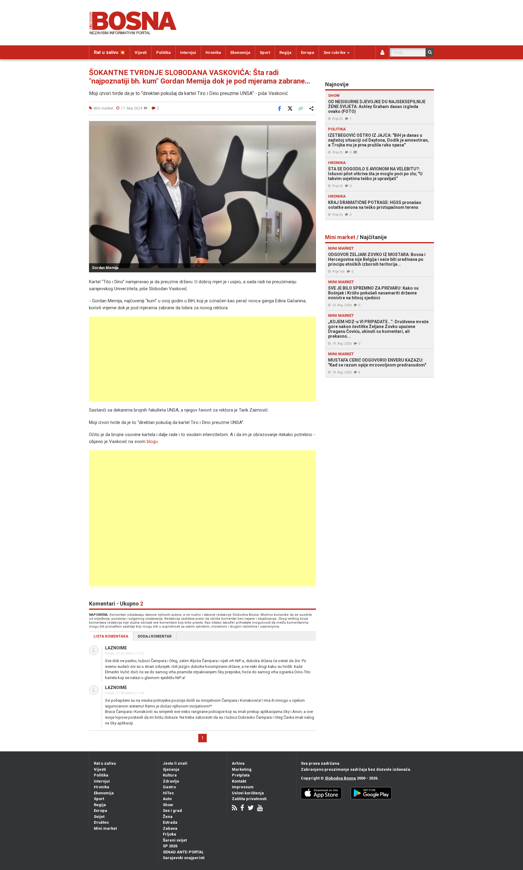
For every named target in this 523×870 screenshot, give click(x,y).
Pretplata (241, 775)
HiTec (168, 793)
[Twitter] (251, 808)
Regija (285, 52)
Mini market (105, 828)
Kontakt (239, 781)
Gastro (169, 787)
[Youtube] (260, 808)
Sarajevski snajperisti (184, 857)
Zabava (170, 828)
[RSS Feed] (234, 808)
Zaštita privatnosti (249, 798)
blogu (152, 441)
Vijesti (141, 52)
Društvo (101, 822)
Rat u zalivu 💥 (109, 52)
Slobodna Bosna (340, 778)
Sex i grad (172, 810)
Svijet (99, 816)
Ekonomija (240, 52)
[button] (310, 126)
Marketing (242, 769)
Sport (265, 52)
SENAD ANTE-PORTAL (183, 852)
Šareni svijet (175, 840)
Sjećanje (171, 769)
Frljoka (169, 834)
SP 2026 (170, 846)
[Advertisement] (202, 359)
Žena (168, 816)
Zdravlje (171, 781)
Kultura (170, 775)
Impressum (243, 787)
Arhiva (238, 763)
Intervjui (188, 52)
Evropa (307, 52)
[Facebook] (242, 808)
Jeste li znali (175, 763)
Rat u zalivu (105, 763)
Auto (167, 798)
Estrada (170, 822)
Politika (163, 52)
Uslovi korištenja (248, 793)
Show (168, 805)
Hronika (213, 52)
